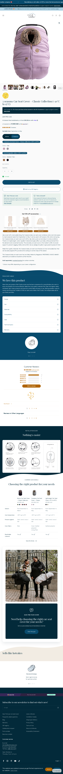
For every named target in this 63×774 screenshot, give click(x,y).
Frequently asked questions (10, 717)
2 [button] (29, 408)
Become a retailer (7, 734)
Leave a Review (30, 714)
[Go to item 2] (32, 87)
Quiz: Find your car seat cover (10, 714)
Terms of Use (30, 725)
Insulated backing (17, 260)
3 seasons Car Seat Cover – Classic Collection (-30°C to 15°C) (36, 499)
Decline (49, 769)
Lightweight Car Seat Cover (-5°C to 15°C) (51, 499)
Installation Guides (31, 717)
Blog (3, 720)
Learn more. (13, 770)
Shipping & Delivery (31, 720)
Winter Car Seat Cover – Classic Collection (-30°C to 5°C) (23, 499)
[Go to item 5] (49, 87)
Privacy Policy (29, 722)
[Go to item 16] (10, 87)
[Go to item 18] (21, 87)
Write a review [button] (31, 386)
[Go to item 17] (16, 87)
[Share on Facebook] (29, 209)
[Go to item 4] (43, 87)
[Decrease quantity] (5, 171)
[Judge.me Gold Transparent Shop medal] (31, 395)
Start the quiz (31, 631)
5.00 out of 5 (35, 370)
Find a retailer (6, 731)
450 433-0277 (12, 747)
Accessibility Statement (32, 731)
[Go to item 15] (4, 87)
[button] (31, 124)
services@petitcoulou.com (9, 745)
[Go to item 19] (27, 87)
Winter (7, 136)
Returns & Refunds (31, 728)
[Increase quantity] (12, 171)
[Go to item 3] (38, 87)
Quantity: (4, 168)
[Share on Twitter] (32, 209)
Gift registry (5, 725)
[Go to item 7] (54, 87)
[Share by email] (37, 209)
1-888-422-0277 (11, 749)
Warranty (5, 722)
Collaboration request (8, 728)
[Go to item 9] (60, 88)
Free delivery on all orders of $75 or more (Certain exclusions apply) (37, 2)
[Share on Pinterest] (34, 209)
